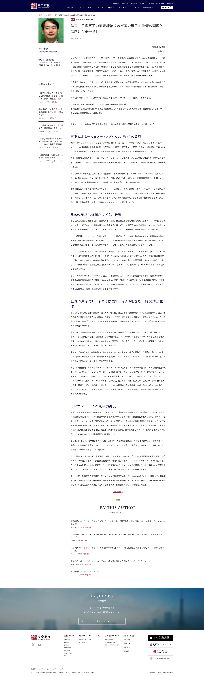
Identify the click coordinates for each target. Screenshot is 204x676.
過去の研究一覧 (83, 642)
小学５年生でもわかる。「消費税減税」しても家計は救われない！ (51, 113)
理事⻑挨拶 (67, 639)
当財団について (74, 7)
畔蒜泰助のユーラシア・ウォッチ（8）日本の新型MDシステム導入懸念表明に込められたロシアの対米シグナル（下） (118, 537)
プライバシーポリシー (45, 669)
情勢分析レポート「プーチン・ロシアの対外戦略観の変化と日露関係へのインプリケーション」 (118, 562)
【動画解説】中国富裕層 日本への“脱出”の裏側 (51, 157)
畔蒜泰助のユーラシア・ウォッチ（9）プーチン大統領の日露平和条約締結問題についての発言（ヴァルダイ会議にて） (118, 524)
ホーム (33, 15)
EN (171, 3)
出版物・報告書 (129, 636)
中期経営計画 (67, 647)
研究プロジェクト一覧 (85, 639)
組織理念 (66, 645)
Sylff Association (110, 639)
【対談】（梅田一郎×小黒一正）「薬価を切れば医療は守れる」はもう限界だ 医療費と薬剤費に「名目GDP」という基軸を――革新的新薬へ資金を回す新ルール (51, 143)
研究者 (111, 7)
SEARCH (165, 7)
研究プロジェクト (96, 7)
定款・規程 (67, 650)
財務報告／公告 (68, 653)
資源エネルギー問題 (45, 15)
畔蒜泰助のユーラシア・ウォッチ (118, 572)
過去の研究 (148, 7)
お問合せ (134, 3)
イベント (125, 3)
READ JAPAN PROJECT (112, 645)
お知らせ (116, 3)
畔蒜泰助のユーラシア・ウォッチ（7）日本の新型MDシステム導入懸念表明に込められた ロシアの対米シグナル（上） (118, 550)
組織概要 (66, 642)
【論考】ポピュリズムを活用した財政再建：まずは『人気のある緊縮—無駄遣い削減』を (51, 97)
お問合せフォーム (102, 621)
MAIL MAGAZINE (157, 3)
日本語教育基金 (109, 642)
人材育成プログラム (127, 7)
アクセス (143, 3)
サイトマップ (58, 669)
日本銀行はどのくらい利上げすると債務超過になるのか (51, 128)
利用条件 (33, 669)
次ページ (117, 492)
